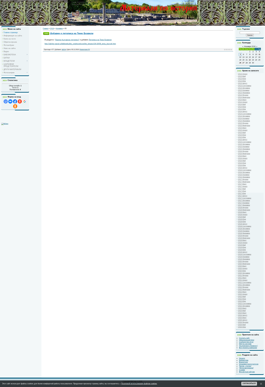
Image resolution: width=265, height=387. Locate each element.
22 (250, 60)
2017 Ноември (243, 203)
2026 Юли (242, 327)
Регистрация (183, 2)
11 (259, 54)
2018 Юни (242, 219)
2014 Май (242, 104)
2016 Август (242, 168)
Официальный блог (246, 340)
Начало (242, 358)
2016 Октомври (244, 172)
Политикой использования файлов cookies (139, 384)
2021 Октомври (244, 285)
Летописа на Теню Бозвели (100, 40)
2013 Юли (242, 81)
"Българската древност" (248, 346)
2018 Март (242, 212)
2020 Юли (242, 271)
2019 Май (242, 245)
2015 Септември (244, 142)
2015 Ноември (243, 147)
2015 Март (242, 128)
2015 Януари (243, 123)
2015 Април (242, 130)
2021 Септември (244, 282)
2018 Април (242, 215)
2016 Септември (244, 170)
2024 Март (242, 313)
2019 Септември (244, 254)
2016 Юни (242, 163)
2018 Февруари (244, 210)
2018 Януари (243, 208)
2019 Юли (242, 250)
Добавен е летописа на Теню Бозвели (71, 33)
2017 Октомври (244, 200)
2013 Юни (242, 79)
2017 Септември (244, 198)
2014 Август (242, 111)
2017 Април (242, 186)
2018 (52, 28)
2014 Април (242, 102)
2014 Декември (244, 121)
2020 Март (242, 266)
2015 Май (242, 133)
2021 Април (242, 280)
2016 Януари (243, 151)
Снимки (242, 370)
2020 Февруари (244, 264)
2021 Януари (243, 275)
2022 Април (242, 294)
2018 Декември (244, 233)
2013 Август (242, 83)
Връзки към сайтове (247, 372)
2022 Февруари (244, 290)
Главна (174, 2)
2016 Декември (244, 177)
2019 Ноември (243, 257)
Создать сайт (244, 338)
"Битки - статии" (245, 366)
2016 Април (242, 158)
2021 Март (242, 278)
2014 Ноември (243, 118)
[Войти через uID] (6, 101)
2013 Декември (244, 93)
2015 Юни (242, 135)
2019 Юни (242, 247)
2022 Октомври (244, 306)
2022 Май (242, 297)
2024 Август (242, 315)
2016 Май (242, 161)
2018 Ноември (243, 231)
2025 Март (242, 318)
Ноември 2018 (249, 46)
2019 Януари (243, 236)
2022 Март (242, 292)
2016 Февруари (244, 154)
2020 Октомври (244, 273)
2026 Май (242, 325)
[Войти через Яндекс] (20, 101)
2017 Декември (244, 205)
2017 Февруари (244, 182)
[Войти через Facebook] (15, 101)
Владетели (243, 362)
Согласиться (249, 383)
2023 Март (242, 308)
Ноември (59, 28)
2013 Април (242, 74)
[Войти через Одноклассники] (15, 106)
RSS (88, 4)
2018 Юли (242, 222)
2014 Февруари (244, 97)
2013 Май (242, 76)
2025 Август (242, 320)
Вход (191, 2)
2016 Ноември (243, 175)
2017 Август (242, 196)
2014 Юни (242, 107)
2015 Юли (242, 137)
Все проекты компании (248, 348)
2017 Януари (243, 179)
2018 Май (242, 217)
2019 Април (242, 243)
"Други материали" (246, 368)
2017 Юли (242, 193)
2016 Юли (242, 165)
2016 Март (242, 156)
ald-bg (64, 49)
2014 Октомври (244, 116)
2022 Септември (244, 304)
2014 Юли (242, 109)
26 (240, 63)
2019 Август (242, 252)
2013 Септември (244, 86)
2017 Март (242, 184)
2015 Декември (244, 149)
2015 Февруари (244, 126)
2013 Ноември (243, 90)
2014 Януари (243, 95)
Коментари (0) (85, 49)
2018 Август (242, 224)
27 (243, 63)
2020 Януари (243, 261)
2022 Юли (242, 301)
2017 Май (242, 189)
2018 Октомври (244, 229)
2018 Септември (244, 226)
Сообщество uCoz (246, 342)
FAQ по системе (245, 344)
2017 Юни (242, 191)
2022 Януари (243, 287)
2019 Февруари (244, 238)
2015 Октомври (244, 144)
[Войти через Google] (24, 101)
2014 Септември (244, 114)
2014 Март (242, 100)
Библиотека (243, 360)
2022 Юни (242, 299)
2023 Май (242, 311)
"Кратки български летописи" (67, 40)
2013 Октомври (244, 88)
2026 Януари (243, 322)
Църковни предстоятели (248, 364)
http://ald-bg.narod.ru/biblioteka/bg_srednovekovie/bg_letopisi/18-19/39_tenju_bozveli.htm (80, 44)
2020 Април (242, 268)
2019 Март (242, 240)
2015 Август (242, 140)
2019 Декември (244, 259)
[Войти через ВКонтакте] (10, 101)
